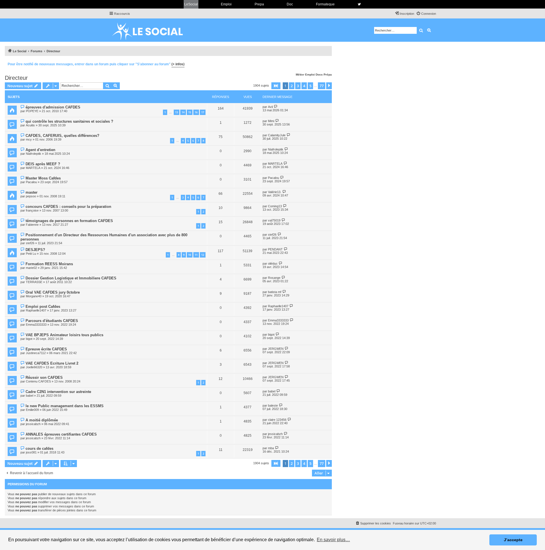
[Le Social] (152, 30)
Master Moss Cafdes (43, 178)
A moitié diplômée (42, 420)
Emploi (226, 4)
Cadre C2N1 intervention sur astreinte (58, 392)
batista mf (274, 292)
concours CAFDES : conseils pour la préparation (68, 206)
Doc (290, 4)
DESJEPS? (35, 250)
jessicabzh (33, 424)
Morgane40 (33, 296)
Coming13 (275, 206)
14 (183, 112)
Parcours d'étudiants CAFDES (52, 321)
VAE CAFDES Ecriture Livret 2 (52, 363)
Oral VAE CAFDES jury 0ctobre (53, 292)
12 (202, 255)
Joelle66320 (34, 367)
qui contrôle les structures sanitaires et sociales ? (69, 121)
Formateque (325, 4)
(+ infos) (178, 64)
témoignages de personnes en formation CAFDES (69, 221)
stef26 (30, 243)
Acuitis (30, 125)
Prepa (259, 4)
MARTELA (33, 168)
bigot (29, 338)
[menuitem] (426, 13)
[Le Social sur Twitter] (359, 4)
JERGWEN (276, 348)
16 (196, 112)
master (31, 192)
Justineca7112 (36, 353)
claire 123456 (277, 419)
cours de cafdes (39, 448)
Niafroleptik (33, 153)
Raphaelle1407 (36, 310)
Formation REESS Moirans (49, 264)
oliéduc (273, 263)
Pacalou (31, 182)
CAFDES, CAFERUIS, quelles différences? (62, 135)
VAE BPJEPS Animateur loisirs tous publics (64, 335)
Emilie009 (32, 409)
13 (176, 112)
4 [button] (304, 85)
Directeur (16, 78)
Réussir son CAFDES (44, 377)
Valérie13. (274, 192)
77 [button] (322, 85)
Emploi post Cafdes (43, 306)
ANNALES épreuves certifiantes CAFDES (61, 434)
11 (196, 255)
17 (202, 112)
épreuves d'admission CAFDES (53, 107)
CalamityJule (277, 135)
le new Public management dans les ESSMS (65, 406)
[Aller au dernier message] (276, 106)
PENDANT (275, 249)
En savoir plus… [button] (333, 539)
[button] (275, 85)
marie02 (31, 267)
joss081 (31, 452)
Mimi (271, 121)
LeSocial (191, 4)
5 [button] (310, 85)
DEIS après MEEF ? (43, 164)
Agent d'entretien (40, 150)
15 (189, 112)
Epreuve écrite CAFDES (46, 349)
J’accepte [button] (513, 540)
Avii (270, 106)
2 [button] (292, 85)
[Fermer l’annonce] (327, 63)
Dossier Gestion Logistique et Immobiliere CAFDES (71, 278)
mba (271, 448)
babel (29, 395)
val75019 (274, 220)
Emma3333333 (36, 324)
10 (189, 255)
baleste (273, 405)
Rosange (274, 277)
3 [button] (298, 85)
